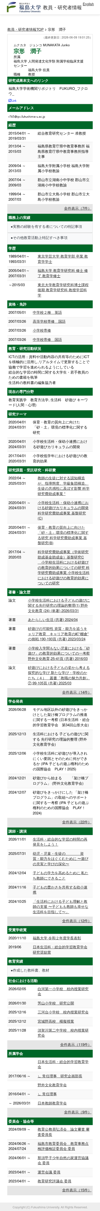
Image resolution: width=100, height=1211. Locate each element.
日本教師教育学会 (52, 1102)
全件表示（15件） (77, 1189)
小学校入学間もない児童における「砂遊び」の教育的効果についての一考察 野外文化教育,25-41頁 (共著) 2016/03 (59, 653)
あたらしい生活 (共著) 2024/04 (53, 619)
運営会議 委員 (49, 1171)
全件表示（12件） (77, 920)
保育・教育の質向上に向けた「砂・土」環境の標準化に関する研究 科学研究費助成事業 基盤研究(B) (63, 535)
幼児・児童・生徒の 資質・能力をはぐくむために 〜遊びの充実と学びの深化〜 (60, 858)
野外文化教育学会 (52, 1084)
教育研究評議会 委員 (54, 1180)
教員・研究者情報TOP (25, 29)
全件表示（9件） (78, 1111)
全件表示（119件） (76, 1044)
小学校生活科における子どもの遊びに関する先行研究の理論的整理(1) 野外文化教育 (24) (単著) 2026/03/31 (59, 605)
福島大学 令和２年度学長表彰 (57, 937)
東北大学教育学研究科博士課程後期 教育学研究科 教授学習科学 (63, 290)
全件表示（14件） (77, 692)
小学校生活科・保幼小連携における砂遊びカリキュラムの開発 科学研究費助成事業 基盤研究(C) (63, 510)
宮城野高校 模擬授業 (56, 1021)
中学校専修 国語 (47, 339)
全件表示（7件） (78, 208)
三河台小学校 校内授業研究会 (63, 1011)
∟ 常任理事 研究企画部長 (60, 1075)
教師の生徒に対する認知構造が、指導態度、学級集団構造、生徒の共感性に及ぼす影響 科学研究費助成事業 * (64, 485)
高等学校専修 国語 (49, 321)
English (88, 3)
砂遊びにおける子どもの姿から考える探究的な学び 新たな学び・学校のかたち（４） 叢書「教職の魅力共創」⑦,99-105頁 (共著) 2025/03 (59, 675)
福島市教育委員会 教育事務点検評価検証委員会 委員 (63, 1146)
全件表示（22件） (77, 821)
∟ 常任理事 (47, 1093)
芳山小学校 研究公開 (56, 1002)
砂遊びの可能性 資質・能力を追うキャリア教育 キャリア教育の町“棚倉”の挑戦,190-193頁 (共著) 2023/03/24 (58, 633)
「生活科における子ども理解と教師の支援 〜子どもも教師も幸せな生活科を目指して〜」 (60, 906)
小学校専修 (42, 330)
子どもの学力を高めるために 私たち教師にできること (60, 875)
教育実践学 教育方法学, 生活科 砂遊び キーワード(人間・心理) (48, 402)
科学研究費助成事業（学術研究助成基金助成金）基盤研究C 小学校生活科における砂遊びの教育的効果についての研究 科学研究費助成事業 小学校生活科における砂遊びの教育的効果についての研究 (64, 567)
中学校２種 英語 (47, 312)
